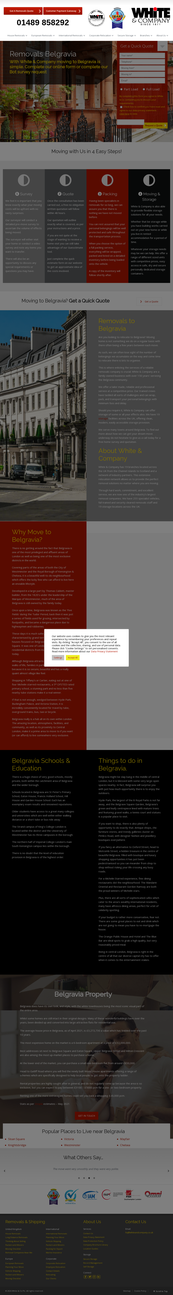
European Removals (41, 35)
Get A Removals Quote (21, 10)
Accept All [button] (73, 657)
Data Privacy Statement (104, 651)
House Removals (16, 35)
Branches (145, 35)
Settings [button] (58, 657)
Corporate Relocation (100, 35)
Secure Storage (125, 35)
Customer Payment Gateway (61, 10)
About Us (161, 35)
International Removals (71, 35)
